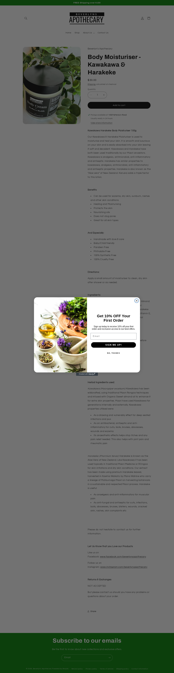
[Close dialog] (137, 301)
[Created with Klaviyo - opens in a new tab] (87, 374)
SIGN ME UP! (113, 345)
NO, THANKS (113, 353)
